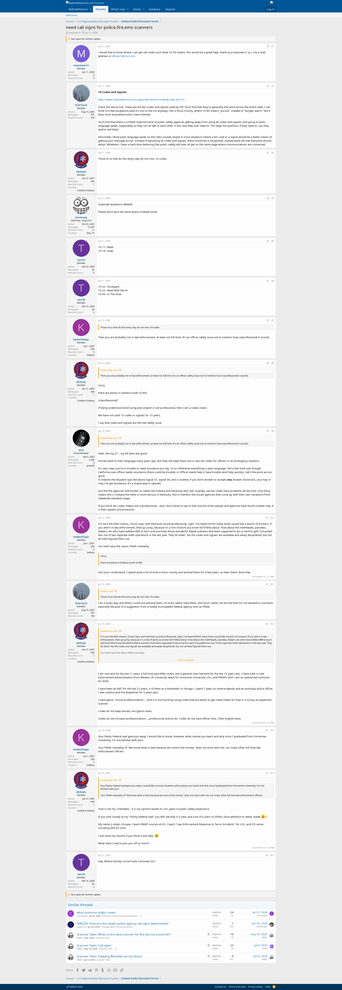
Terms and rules (237, 986)
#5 (272, 241)
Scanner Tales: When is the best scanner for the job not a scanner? (124, 934)
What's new (118, 9)
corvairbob (82, 915)
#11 (272, 584)
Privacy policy (255, 986)
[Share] (268, 47)
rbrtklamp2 (261, 926)
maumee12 (74, 32)
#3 (272, 152)
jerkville (90, 465)
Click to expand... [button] (186, 660)
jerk (81, 450)
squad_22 (81, 926)
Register (170, 9)
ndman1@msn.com (123, 56)
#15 (272, 855)
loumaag (81, 217)
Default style (76, 986)
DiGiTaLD (81, 105)
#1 (272, 46)
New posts (71, 15)
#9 (272, 430)
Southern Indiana (85, 190)
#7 (272, 320)
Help (267, 986)
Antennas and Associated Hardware (120, 915)
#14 (272, 773)
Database (154, 9)
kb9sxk (81, 171)
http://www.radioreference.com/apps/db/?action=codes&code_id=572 (141, 99)
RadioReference (78, 9)
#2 (272, 85)
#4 (272, 198)
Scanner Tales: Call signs (94, 945)
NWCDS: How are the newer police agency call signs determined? (123, 923)
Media (137, 9)
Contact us (220, 986)
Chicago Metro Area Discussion (117, 926)
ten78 (81, 260)
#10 (272, 517)
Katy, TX (90, 232)
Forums (101, 9)
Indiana (90, 355)
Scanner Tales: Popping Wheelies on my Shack (109, 956)
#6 (272, 280)
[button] (90, 9)
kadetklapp (81, 339)
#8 (272, 363)
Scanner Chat (102, 937)
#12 (272, 623)
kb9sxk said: (106, 591)
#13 (272, 730)
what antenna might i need (96, 912)
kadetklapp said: (109, 370)
